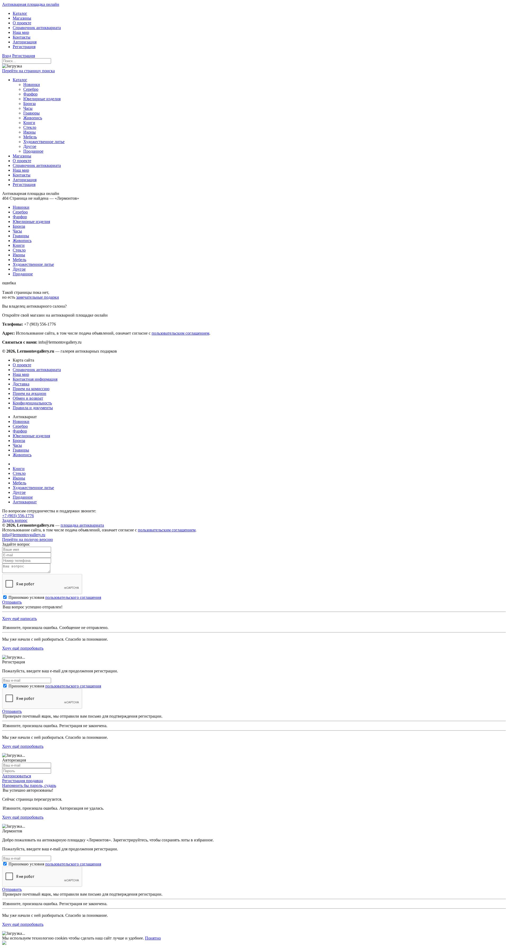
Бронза (19, 440)
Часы (17, 445)
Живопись (22, 455)
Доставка (21, 384)
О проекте (22, 365)
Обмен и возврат (28, 398)
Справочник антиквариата (37, 369)
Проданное (23, 497)
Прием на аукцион (29, 393)
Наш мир (21, 374)
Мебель (19, 483)
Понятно (153, 938)
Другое (19, 492)
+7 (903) (18, 515)
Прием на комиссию (31, 388)
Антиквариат (25, 502)
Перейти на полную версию (27, 539)
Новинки (21, 421)
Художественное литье (33, 487)
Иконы (19, 478)
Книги (19, 468)
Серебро (20, 426)
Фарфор (20, 431)
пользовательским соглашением (180, 333)
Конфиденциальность (32, 403)
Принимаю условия (54, 597)
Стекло (19, 473)
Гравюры (21, 450)
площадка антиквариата (82, 525)
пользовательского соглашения (73, 597)
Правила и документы (33, 407)
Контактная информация (35, 379)
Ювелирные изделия (31, 436)
